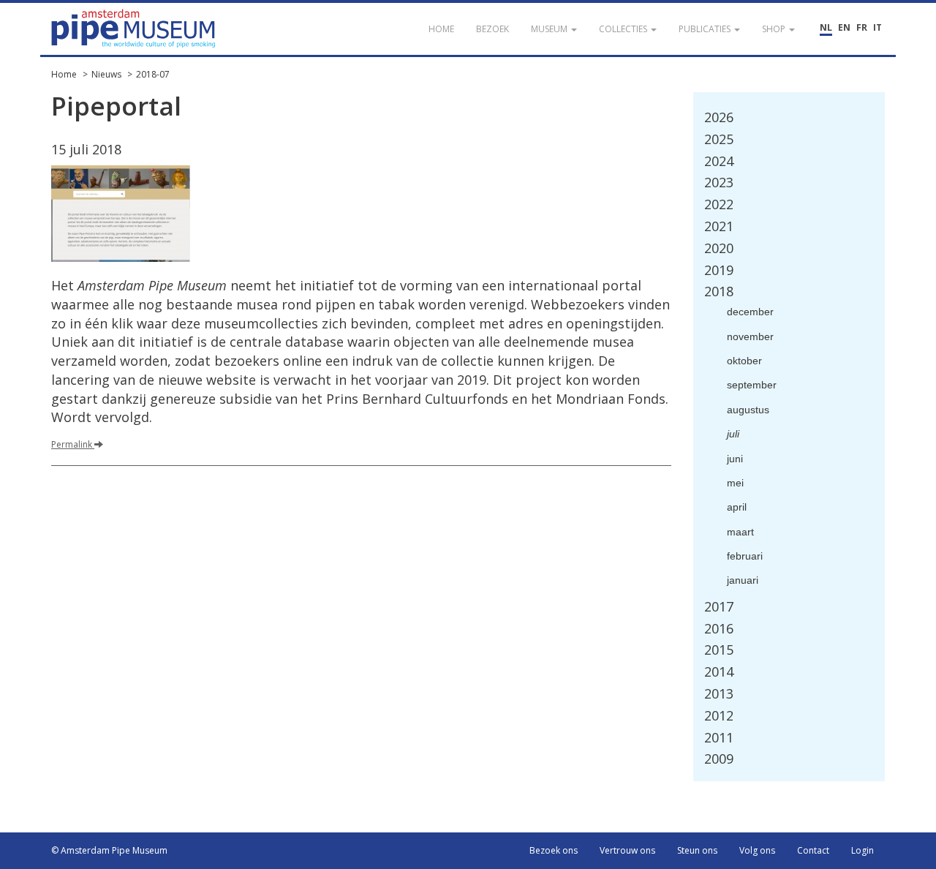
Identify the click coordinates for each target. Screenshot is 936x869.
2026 (718, 117)
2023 (718, 182)
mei (735, 483)
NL (826, 27)
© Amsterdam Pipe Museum (109, 850)
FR (861, 27)
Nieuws (106, 74)
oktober (744, 360)
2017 (718, 606)
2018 (718, 291)
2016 (718, 628)
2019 (718, 270)
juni (735, 458)
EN (844, 27)
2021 (718, 226)
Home (64, 74)
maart (740, 532)
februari (745, 556)
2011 (718, 737)
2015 (718, 649)
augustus (748, 409)
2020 (718, 248)
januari (742, 580)
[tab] (789, 117)
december (750, 311)
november (750, 336)
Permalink (72, 444)
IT (877, 27)
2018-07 (153, 74)
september (752, 385)
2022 (718, 204)
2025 (718, 139)
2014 (718, 671)
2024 (718, 161)
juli (733, 434)
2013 (718, 693)
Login (862, 850)
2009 (718, 758)
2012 (718, 715)
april (737, 507)
